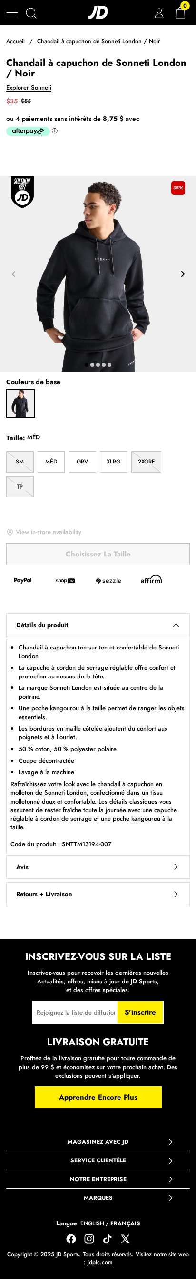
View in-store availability (48, 532)
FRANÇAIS (125, 1224)
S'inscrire (140, 1012)
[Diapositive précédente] (13, 274)
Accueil (15, 41)
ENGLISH (92, 1224)
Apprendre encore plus (98, 1097)
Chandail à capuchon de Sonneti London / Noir (98, 41)
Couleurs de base (33, 382)
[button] (12, 13)
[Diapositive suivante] (183, 274)
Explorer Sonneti (28, 87)
